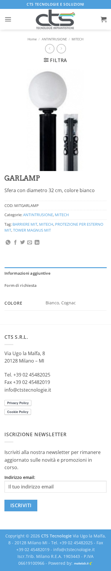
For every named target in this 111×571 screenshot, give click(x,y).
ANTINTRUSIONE (54, 39)
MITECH (77, 39)
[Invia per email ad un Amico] (29, 242)
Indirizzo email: (19, 477)
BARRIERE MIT (24, 224)
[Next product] (49, 48)
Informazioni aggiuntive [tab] (27, 273)
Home (32, 39)
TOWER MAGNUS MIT (32, 230)
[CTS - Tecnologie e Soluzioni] (55, 19)
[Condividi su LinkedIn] (37, 242)
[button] (8, 19)
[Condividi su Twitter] (22, 242)
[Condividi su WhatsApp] (8, 242)
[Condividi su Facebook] (15, 242)
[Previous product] (61, 48)
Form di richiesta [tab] (20, 285)
